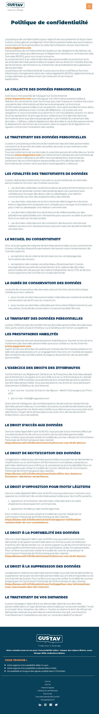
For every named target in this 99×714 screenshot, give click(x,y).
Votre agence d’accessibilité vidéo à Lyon (27, 665)
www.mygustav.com (18, 48)
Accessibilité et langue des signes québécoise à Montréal (36, 671)
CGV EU (47, 681)
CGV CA (48, 684)
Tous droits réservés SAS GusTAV (48, 697)
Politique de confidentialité (47, 691)
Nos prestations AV (48, 700)
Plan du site (47, 694)
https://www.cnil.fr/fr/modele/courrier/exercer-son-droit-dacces (45, 443)
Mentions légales (47, 688)
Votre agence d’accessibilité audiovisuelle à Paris (31, 668)
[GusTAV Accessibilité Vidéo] (15, 6)
